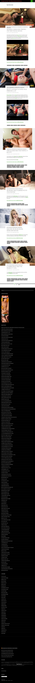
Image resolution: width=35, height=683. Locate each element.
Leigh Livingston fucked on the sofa (6, 356)
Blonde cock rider (3, 550)
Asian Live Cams (3, 576)
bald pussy (2, 662)
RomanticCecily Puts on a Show (5, 404)
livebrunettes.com (28, 664)
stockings (2, 664)
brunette (19, 203)
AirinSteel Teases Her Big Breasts (6, 449)
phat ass (18, 167)
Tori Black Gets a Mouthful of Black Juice (7, 431)
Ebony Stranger (3, 595)
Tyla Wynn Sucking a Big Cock (5, 560)
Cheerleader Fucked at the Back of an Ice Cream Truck (9, 417)
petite (8, 665)
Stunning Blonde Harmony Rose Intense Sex (7, 653)
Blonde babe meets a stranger (5, 490)
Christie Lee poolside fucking (5, 342)
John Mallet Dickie (15, 32)
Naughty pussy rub (4, 565)
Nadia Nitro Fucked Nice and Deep (6, 418)
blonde (19, 241)
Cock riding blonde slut (4, 545)
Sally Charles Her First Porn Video (6, 412)
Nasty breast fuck (3, 503)
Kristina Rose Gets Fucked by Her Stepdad (7, 407)
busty (13, 65)
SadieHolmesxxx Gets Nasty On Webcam (7, 392)
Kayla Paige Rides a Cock (4, 469)
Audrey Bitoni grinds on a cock (5, 332)
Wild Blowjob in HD (4, 500)
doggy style (7, 664)
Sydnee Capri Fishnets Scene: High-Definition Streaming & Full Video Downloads (12, 327)
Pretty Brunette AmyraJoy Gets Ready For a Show (8, 454)
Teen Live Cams (3, 631)
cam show (8, 204)
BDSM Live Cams (3, 579)
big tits (8, 241)
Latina (19, 125)
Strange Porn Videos (3, 680)
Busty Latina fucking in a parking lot (17, 90)
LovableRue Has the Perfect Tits (14, 267)
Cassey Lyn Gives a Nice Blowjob (6, 374)
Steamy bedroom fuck (4, 505)
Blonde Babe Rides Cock (4, 477)
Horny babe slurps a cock (4, 480)
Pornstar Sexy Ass (3, 602)
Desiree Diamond (17, 65)
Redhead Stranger (3, 605)
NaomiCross (22, 242)
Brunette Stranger (15, 188)
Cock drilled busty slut (4, 542)
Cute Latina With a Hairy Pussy (5, 495)
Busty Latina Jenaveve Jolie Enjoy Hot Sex (7, 650)
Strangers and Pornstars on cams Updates (9, 648)
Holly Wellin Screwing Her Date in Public (7, 651)
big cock (8, 125)
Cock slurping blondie (4, 563)
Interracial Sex (3, 597)
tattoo (31, 664)
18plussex (6, 680)
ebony (22, 65)
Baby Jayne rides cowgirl (4, 360)
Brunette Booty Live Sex (4, 589)
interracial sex (9, 167)
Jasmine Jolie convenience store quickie (7, 329)
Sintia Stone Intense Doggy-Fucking (6, 376)
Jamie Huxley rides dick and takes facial (6, 340)
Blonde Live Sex (3, 584)
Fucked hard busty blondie (5, 549)
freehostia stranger (3, 679)
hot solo (13, 242)
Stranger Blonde (14, 227)
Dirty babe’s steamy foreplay (5, 537)
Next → (19, 284)
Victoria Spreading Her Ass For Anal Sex (7, 446)
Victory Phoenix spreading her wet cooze (7, 353)
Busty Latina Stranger (4, 592)
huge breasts (17, 204)
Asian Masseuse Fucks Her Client (6, 474)
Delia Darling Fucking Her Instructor (6, 402)
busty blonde (18, 665)
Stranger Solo (20, 188)
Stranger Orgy (3, 621)
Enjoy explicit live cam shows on (15, 200)
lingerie (25, 664)
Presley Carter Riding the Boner (5, 410)
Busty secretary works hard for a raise (6, 343)
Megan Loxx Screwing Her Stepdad (6, 436)
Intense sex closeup (4, 524)
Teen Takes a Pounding (4, 472)
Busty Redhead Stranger (4, 594)
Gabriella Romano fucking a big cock (6, 361)
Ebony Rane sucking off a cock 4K (6, 371)
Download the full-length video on (15, 62)
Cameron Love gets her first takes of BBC (7, 355)
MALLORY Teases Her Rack (5, 399)
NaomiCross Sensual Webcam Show (15, 230)
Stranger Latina (17, 87)
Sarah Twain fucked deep (4, 335)
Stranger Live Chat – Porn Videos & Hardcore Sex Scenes (11, 1)
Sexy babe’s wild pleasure (4, 539)
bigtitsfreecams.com (14, 203)
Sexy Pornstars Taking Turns (5, 526)
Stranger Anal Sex (3, 610)
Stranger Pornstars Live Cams (5, 623)
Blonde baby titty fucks (4, 570)
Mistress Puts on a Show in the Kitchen (6, 456)
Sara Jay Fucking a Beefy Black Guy (6, 400)
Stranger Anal (3, 608)
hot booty (13, 204)
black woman (9, 65)
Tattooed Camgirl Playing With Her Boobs (7, 441)
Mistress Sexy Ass (3, 600)
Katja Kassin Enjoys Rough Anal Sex (6, 438)
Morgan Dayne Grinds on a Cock (6, 467)
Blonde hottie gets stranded (5, 493)
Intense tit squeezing (4, 482)
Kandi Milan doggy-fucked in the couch (6, 348)
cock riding (7, 662)
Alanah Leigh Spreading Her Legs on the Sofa (7, 387)
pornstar (22, 167)
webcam (8, 243)
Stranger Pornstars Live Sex (5, 625)
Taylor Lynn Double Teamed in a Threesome (7, 547)
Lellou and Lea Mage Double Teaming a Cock (7, 384)
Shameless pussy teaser (4, 555)
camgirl (26, 278)
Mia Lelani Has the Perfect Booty (17, 151)
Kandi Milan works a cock (5, 366)
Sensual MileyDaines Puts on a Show (17, 191)
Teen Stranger (3, 633)
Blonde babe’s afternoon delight (5, 498)
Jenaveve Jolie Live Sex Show (5, 405)
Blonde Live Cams (3, 582)
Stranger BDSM (3, 613)
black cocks (14, 38)
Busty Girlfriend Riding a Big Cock (6, 462)
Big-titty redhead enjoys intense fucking (7, 330)
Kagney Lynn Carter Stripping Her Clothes (7, 423)
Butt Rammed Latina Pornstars (5, 532)
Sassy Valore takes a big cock (5, 358)
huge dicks (25, 65)
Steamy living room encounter (5, 508)
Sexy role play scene (4, 521)
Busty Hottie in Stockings (4, 513)
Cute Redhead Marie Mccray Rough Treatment (7, 428)
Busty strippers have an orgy (5, 345)
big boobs (8, 203)
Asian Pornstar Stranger (4, 577)
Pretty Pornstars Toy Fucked (5, 552)
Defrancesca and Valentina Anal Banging (7, 464)
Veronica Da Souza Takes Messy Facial (6, 656)
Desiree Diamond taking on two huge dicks (16, 30)
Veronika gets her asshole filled (5, 373)
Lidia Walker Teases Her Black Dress (6, 443)
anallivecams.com (5, 665)
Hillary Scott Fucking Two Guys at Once (6, 425)
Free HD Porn (9, 680)
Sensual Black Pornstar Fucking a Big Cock (7, 461)
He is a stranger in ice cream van (5, 488)
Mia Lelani (14, 167)
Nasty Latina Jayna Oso (4, 506)
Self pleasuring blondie (4, 534)
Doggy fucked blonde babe (5, 531)
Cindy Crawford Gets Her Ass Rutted (6, 415)
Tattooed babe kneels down (5, 485)
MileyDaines (22, 204)
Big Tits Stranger (9, 188)
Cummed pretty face (4, 544)
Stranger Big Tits (12, 87)
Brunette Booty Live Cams (5, 587)
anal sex (15, 664)
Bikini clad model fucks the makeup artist (7, 487)
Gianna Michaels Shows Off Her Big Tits (7, 568)
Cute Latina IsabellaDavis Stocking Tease (7, 444)
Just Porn (12, 680)
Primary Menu (34, 1)
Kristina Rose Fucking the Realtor (6, 379)
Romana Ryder (23, 125)
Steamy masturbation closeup (5, 516)
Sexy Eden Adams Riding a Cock (5, 420)
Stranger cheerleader (4, 618)
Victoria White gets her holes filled (6, 350)
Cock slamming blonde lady (5, 529)
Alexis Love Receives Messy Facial (6, 397)
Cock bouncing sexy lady (4, 511)
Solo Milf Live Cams (4, 607)
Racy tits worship (3, 562)
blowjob (23, 664)
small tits (13, 664)
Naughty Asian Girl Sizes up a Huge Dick (7, 451)
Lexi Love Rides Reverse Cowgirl (5, 519)
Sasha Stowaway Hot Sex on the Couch (6, 459)
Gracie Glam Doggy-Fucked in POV (6, 430)
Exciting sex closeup (4, 557)
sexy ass (26, 242)
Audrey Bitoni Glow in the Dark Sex (6, 475)
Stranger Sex (9, 27)
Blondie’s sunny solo (4, 518)
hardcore (15, 125)
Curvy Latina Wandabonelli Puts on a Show (7, 433)
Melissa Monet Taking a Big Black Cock (6, 394)
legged (16, 98)
